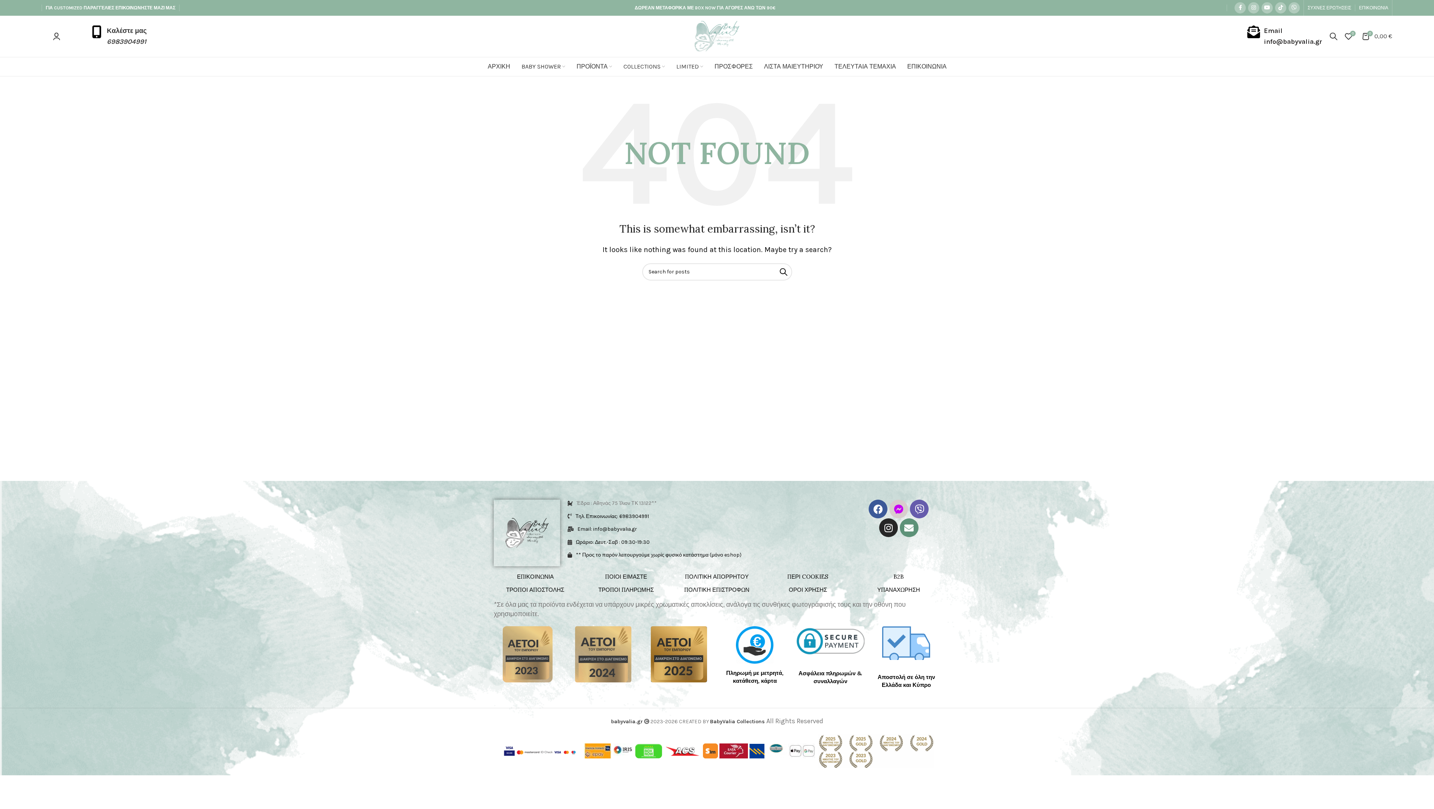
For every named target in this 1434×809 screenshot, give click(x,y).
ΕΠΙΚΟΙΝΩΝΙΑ (535, 576)
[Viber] (919, 509)
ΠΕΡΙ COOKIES (807, 576)
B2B (898, 576)
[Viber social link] (1294, 7)
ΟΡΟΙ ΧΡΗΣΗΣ (808, 589)
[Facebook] (878, 509)
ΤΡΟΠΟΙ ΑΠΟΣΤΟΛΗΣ (535, 589)
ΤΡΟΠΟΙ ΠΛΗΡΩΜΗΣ (626, 589)
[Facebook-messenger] (898, 509)
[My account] (56, 36)
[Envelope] (909, 527)
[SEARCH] (783, 272)
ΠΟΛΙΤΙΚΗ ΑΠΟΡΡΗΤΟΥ (717, 576)
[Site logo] (717, 35)
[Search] (1333, 36)
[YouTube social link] (1267, 7)
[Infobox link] (118, 36)
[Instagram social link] (1253, 7)
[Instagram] (888, 527)
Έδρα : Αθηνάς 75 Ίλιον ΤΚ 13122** (617, 503)
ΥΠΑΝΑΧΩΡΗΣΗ (898, 589)
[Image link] (528, 654)
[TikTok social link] (1280, 7)
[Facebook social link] (1240, 7)
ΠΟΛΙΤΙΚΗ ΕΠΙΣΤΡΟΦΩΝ (716, 589)
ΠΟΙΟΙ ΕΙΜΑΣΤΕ (626, 576)
